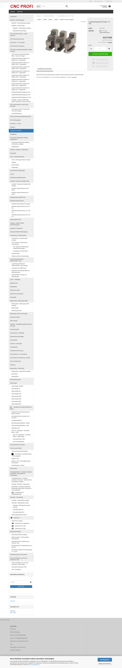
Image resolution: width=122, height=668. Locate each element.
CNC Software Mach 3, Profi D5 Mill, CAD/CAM (19, 105)
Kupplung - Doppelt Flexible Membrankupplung (17, 223)
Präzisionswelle (15, 253)
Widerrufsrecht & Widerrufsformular (19, 641)
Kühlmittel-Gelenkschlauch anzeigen (21, 203)
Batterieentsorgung (15, 632)
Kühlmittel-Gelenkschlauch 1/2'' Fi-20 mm (21, 211)
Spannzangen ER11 (16, 391)
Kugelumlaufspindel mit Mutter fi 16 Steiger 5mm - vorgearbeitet (20, 59)
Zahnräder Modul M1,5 (18, 512)
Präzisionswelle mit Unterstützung (20, 256)
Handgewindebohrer (17, 420)
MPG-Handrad (13, 320)
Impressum (13, 629)
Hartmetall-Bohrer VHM (19, 439)
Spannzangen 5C (16, 388)
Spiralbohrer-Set (16, 428)
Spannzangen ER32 (16, 401)
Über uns (20, 11)
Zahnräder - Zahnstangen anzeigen (20, 500)
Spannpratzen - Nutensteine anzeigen (21, 371)
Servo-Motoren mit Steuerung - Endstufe (20, 357)
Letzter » (56, 19)
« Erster (39, 19)
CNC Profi (83, 21)
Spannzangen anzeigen (17, 386)
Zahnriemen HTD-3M (20, 526)
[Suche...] (66, 6)
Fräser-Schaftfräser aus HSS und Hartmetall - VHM (18, 558)
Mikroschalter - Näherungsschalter (19, 300)
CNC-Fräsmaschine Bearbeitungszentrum (20, 116)
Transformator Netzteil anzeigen (20, 451)
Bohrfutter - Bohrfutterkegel (17, 20)
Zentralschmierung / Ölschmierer (18, 554)
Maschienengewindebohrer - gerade (21, 423)
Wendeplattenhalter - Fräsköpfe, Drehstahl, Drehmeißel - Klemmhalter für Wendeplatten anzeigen (22, 480)
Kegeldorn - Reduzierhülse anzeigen (22, 28)
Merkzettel (109, 1)
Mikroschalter (15, 308)
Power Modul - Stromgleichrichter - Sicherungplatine (22, 455)
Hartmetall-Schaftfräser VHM (19, 567)
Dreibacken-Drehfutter (16, 130)
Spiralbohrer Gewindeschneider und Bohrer (21, 408)
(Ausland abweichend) (104, 32)
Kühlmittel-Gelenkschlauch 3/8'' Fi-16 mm (21, 207)
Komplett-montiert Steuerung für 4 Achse (20, 193)
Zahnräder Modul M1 (18, 509)
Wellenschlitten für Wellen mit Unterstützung (19, 275)
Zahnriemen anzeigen (17, 521)
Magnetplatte (13, 286)
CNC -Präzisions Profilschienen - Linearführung (20, 243)
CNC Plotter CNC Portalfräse (17, 46)
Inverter (12, 174)
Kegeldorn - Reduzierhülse (18, 25)
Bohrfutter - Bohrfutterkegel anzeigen (21, 23)
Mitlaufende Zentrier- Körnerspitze (18, 313)
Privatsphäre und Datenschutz (17, 647)
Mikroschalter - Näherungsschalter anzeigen (20, 304)
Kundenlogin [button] (99, 1)
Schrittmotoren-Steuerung (16, 350)
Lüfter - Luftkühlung (15, 279)
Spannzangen (13, 383)
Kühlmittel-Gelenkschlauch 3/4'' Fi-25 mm (21, 215)
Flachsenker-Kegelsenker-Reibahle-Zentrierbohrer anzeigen (21, 143)
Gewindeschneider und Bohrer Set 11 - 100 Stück (21, 417)
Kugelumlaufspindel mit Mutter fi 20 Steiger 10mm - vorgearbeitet (20, 67)
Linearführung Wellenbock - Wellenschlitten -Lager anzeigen (20, 264)
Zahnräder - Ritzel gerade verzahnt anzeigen (21, 506)
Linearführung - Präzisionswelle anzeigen (19, 239)
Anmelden (74, 77)
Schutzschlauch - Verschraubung (18, 354)
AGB (11, 644)
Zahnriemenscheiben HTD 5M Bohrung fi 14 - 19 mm (22, 550)
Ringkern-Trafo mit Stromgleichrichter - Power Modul (21, 461)
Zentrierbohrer (15, 146)
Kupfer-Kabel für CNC (15, 219)
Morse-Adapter (15, 165)
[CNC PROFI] (22, 6)
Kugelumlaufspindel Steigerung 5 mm (21, 94)
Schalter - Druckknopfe (16, 343)
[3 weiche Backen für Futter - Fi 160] (60, 41)
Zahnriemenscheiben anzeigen (19, 534)
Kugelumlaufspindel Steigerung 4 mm (21, 92)
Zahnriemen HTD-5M (20, 528)
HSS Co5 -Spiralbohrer (18, 441)
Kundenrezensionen (45, 69)
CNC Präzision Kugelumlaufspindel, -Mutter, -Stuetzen (21, 50)
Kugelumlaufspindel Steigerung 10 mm (21, 97)
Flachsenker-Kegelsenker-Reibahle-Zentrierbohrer (19, 138)
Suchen (12, 11)
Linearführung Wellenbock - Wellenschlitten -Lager (17, 260)
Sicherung (12, 364)
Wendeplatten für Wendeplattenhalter (18, 493)
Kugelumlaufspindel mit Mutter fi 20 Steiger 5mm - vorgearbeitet (20, 71)
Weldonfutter (15, 167)
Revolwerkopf (13, 340)
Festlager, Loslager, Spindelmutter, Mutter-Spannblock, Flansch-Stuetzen (21, 100)
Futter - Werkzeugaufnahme (17, 156)
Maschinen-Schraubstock (16, 293)
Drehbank (12, 127)
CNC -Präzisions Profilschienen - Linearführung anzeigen (21, 247)
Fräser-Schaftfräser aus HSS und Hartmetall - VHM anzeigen (20, 563)
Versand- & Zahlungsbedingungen (18, 638)
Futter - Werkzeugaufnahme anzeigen (21, 159)
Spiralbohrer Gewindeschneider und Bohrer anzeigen (20, 412)
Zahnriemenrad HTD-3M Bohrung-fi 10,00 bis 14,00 (20, 542)
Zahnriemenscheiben (15, 531)
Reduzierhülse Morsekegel (19, 30)
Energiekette (13, 134)
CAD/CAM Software (17, 113)
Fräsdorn (14, 162)
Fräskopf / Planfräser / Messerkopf (19, 149)
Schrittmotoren (14, 347)
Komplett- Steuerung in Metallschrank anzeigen (21, 184)
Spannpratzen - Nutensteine (17, 368)
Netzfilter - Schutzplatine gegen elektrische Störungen (21, 325)
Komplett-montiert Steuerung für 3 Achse (20, 189)
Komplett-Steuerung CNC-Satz (17, 197)
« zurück (45, 19)
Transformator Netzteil (16, 448)
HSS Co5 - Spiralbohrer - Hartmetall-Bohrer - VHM (20, 431)
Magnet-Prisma (14, 283)
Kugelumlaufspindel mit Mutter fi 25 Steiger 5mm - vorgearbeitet (20, 80)
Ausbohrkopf (13, 16)
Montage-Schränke (15, 317)
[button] (91, 1)
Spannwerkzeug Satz (15, 379)
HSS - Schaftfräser (16, 569)
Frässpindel (13, 153)
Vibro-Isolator (13, 468)
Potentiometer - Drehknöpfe (17, 333)
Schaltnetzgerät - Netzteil (18, 465)
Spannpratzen (15, 376)
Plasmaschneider (14, 329)
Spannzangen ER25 (16, 399)
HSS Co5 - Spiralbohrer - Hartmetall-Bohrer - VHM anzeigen (22, 435)
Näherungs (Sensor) (17, 310)
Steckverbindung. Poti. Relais (17, 444)
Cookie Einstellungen (15, 650)
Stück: (90, 45)
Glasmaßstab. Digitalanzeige (17, 170)
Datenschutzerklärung (33, 664)
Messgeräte (13, 297)
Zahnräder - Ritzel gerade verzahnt (20, 503)
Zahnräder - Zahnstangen (16, 497)
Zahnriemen (16, 517)
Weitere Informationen (105, 663)
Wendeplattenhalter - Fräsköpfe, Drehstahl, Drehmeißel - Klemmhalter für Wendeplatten (21, 473)
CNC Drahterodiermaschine (17, 39)
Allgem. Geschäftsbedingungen (18, 635)
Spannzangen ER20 (16, 396)
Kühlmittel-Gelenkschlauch (17, 200)
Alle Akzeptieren (104, 659)
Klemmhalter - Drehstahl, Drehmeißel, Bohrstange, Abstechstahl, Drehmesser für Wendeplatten (21, 488)
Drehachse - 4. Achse (15, 123)
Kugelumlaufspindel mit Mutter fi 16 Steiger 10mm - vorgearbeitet (20, 63)
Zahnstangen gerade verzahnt (19, 514)
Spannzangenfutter (16, 404)
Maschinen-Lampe (15, 290)
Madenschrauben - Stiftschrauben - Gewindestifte (20, 538)
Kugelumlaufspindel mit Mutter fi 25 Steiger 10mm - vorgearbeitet (20, 76)
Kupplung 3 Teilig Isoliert (16, 228)
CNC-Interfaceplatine (15, 120)
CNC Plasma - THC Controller (17, 42)
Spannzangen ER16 (16, 393)
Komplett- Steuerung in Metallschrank (19, 181)
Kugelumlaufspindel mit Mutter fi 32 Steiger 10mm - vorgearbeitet (20, 84)
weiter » (50, 19)
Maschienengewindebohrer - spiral (20, 425)
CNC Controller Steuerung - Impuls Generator (18, 34)
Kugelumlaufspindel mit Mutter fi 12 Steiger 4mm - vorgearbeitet (20, 88)
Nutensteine (15, 374)
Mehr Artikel (13, 612)
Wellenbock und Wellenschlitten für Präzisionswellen (20, 271)
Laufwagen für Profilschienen (20, 251)
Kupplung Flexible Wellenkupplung (18, 231)
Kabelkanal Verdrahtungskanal (18, 177)
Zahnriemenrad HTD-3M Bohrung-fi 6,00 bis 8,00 (22, 546)
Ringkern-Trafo (15, 458)
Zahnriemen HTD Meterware (22, 523)
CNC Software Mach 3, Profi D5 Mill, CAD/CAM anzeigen (21, 110)
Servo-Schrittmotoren (15, 361)
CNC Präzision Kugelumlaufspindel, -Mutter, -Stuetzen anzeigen (21, 55)
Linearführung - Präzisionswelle (18, 235)
